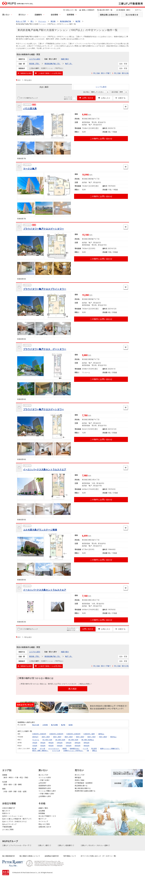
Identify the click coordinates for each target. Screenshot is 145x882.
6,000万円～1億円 (89, 734)
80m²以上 (113, 737)
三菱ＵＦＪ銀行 (43, 845)
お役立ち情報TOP (8, 808)
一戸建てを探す (44, 780)
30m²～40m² (57, 737)
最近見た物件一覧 (106, 10)
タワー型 (42, 748)
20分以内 (77, 745)
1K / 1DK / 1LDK (47, 740)
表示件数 (116, 92)
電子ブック (42, 819)
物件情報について (69, 856)
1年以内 (34, 742)
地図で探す (65, 59)
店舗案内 (38, 14)
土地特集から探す (45, 796)
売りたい (22, 14)
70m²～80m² (103, 737)
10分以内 (59, 745)
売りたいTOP (79, 775)
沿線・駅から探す (50, 59)
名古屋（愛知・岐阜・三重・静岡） (12, 783)
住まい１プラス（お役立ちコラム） (15, 821)
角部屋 (65, 748)
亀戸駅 (63, 725)
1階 (88, 750)
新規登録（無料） (125, 10)
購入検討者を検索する (83, 788)
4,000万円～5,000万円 (56, 734)
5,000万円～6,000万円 (73, 734)
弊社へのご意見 (44, 824)
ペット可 (85, 748)
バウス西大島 (30, 108)
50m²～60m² (80, 737)
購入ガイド (6, 811)
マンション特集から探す (47, 791)
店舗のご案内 (43, 808)
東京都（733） (34, 64)
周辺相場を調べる (81, 785)
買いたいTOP (43, 775)
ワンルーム (35, 740)
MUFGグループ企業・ (123, 773)
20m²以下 (35, 737)
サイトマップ (43, 821)
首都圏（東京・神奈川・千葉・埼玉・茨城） (15, 776)
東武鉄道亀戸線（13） (53, 64)
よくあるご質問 (7, 829)
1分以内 (34, 745)
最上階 (34, 748)
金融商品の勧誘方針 (52, 856)
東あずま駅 (35, 725)
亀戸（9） (68, 64)
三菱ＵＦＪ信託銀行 (65, 845)
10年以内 (59, 742)
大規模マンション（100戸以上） (73, 750)
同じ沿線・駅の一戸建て (102, 73)
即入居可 (94, 748)
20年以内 (77, 742)
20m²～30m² (46, 737)
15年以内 (68, 742)
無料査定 (78, 777)
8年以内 (51, 742)
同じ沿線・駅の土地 (121, 73)
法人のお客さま (132, 14)
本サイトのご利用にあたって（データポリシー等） (99, 856)
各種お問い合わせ (45, 827)
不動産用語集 (7, 827)
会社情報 (54, 14)
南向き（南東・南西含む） (40, 750)
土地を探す (42, 783)
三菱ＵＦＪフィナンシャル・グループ (15, 845)
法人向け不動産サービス (47, 816)
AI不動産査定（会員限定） (84, 783)
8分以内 (51, 745)
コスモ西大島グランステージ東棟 (40, 529)
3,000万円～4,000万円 (39, 734)
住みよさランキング (9, 824)
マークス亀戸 (30, 168)
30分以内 (86, 745)
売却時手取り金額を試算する (85, 791)
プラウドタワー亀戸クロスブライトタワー (44, 289)
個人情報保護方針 (8, 856)
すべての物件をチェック (29, 98)
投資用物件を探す (45, 785)
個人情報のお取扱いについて (29, 856)
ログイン (138, 10)
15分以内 (68, 745)
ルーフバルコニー (53, 748)
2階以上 (94, 750)
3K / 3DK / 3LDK (73, 740)
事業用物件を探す (45, 788)
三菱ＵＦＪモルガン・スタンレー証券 (94, 845)
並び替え (88, 92)
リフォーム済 (56, 750)
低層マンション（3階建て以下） (110, 748)
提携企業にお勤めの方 (109, 14)
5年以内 (42, 742)
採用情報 (70, 14)
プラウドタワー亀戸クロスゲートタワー (43, 228)
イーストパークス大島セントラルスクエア (44, 469)
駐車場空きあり (74, 748)
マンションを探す (45, 777)
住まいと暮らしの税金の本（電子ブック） (17, 819)
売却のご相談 (79, 780)
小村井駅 (45, 725)
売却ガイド (6, 813)
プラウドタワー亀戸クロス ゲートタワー (44, 349)
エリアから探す (34, 59)
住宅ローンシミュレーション (12, 816)
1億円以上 (101, 734)
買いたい (6, 14)
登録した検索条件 (88, 10)
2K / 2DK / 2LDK (60, 740)
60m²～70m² (91, 737)
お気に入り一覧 (71, 10)
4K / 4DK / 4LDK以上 (87, 740)
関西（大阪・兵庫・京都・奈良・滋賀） (15, 790)
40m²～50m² (69, 737)
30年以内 (86, 742)
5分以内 (42, 745)
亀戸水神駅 (54, 725)
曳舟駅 (71, 725)
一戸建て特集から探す (46, 793)
